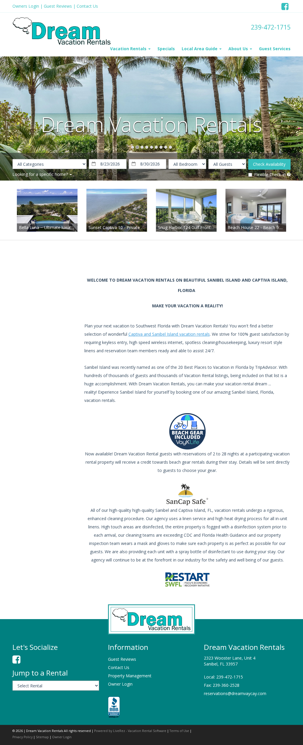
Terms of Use (179, 731)
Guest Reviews (58, 6)
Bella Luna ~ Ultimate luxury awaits (52, 227)
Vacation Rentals (129, 48)
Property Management (130, 676)
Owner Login (120, 684)
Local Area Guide (200, 48)
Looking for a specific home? (40, 174)
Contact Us (87, 6)
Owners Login (25, 6)
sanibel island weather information (43, 327)
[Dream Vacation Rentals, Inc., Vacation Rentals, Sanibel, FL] (114, 708)
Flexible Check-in (270, 174)
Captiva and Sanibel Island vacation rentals (169, 334)
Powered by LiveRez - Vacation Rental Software (130, 731)
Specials (166, 48)
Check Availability (269, 164)
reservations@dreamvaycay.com (235, 693)
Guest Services (275, 48)
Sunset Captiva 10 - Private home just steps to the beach (143, 227)
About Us (238, 48)
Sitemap (42, 737)
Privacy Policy (22, 737)
